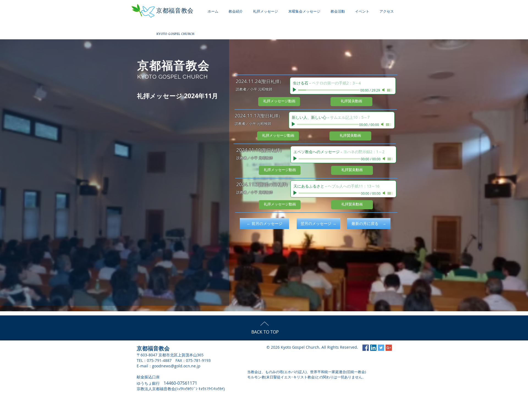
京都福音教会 (175, 10)
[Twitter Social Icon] (381, 348)
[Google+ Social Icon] (389, 348)
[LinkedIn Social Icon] (373, 348)
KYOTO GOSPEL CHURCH (175, 33)
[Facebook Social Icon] (365, 348)
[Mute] (384, 90)
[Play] (295, 90)
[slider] (390, 90)
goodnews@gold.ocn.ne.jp (176, 365)
